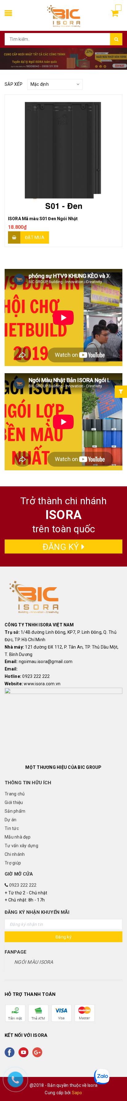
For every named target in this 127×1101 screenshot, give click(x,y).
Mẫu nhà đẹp (18, 837)
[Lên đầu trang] (115, 1082)
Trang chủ (15, 793)
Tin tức (12, 828)
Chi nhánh (15, 854)
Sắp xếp (14, 84)
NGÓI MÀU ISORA (33, 962)
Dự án (10, 819)
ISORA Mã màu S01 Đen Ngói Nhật (43, 218)
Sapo (77, 1092)
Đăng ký (62, 547)
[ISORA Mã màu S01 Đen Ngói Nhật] (63, 153)
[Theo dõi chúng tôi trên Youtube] (24, 1052)
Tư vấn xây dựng (21, 845)
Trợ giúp (13, 862)
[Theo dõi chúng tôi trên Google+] (38, 1052)
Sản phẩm (15, 811)
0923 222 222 (23, 885)
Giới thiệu (14, 802)
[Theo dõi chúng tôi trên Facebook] (11, 1052)
